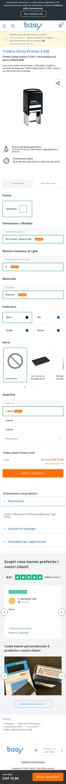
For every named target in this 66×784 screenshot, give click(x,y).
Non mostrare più (33, 13)
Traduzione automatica (20, 628)
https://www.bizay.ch (17, 38)
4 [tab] (34, 387)
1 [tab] (24, 387)
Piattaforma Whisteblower (33, 762)
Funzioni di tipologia (22, 529)
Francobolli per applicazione (27, 541)
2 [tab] (28, 387)
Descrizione (16, 501)
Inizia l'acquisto (33, 473)
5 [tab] (38, 387)
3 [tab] (31, 387)
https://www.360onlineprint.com (22, 44)
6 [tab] (41, 387)
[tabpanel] (15, 365)
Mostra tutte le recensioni (31, 704)
